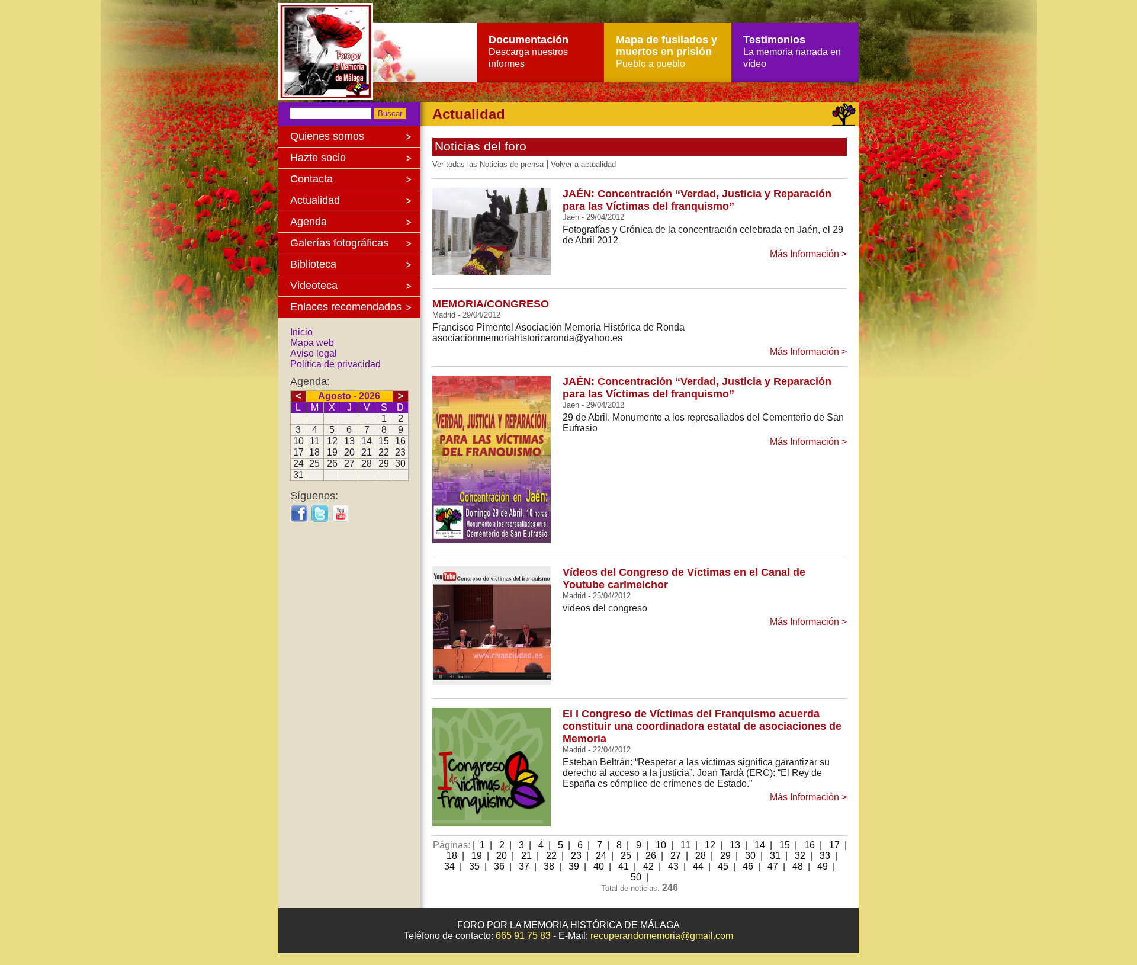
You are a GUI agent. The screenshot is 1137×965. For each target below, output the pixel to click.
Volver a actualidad (583, 164)
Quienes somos (327, 136)
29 (725, 856)
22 (551, 856)
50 (636, 877)
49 (822, 866)
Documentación (528, 51)
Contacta (311, 179)
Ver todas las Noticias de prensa (488, 164)
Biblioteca (313, 264)
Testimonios (792, 51)
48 (797, 866)
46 (748, 866)
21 (526, 856)
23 (576, 856)
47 (772, 866)
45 (723, 866)
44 (698, 866)
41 (623, 866)
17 (834, 845)
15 (784, 845)
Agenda (308, 221)
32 (800, 856)
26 (650, 856)
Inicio (301, 332)
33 (825, 856)
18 (452, 856)
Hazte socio (318, 157)
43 (673, 866)
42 (648, 866)
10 (661, 845)
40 (598, 866)
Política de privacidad (335, 364)
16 (809, 845)
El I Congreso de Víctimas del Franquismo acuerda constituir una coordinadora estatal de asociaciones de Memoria (702, 726)
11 (685, 845)
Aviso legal (313, 353)
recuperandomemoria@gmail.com (661, 936)
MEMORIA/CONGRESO (490, 304)
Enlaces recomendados (346, 307)
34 (449, 866)
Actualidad (315, 200)
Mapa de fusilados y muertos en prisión (666, 51)
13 (735, 845)
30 (750, 856)
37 (524, 866)
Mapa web (312, 343)
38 (549, 866)
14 (759, 845)
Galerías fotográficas (339, 243)
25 (626, 856)
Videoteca (314, 285)
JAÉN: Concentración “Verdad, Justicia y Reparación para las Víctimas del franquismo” (697, 200)
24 (601, 856)
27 (675, 856)
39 (573, 866)
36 (499, 866)
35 (474, 866)
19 (476, 856)
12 (710, 845)
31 (775, 856)
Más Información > (808, 254)
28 (700, 856)
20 (501, 856)
